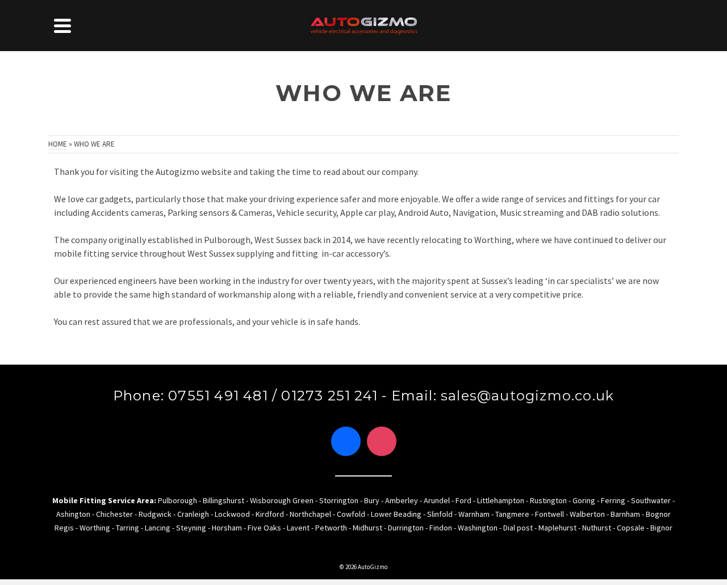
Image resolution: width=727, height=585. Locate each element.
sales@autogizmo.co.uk (527, 395)
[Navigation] (62, 25)
